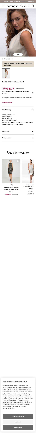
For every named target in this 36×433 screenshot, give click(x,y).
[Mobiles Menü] (3, 6)
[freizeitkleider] (2, 59)
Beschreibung (6, 110)
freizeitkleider (8, 59)
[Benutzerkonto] (25, 6)
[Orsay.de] (12, 6)
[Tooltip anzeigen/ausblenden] (33, 93)
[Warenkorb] (33, 6)
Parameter (5, 131)
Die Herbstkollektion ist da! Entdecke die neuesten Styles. (18, 1)
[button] (18, 54)
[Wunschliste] (29, 6)
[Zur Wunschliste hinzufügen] (18, 161)
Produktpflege (6, 138)
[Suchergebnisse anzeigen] (21, 6)
